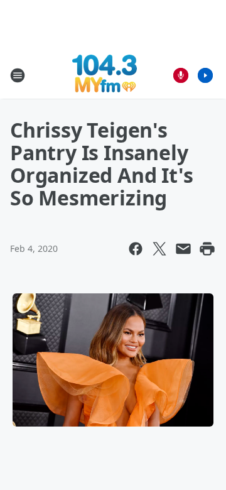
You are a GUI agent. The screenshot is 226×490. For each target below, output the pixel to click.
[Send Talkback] (180, 75)
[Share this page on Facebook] (135, 249)
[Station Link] (104, 75)
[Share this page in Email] (183, 249)
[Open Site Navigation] (17, 75)
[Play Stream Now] (205, 75)
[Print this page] (207, 249)
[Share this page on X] (159, 249)
